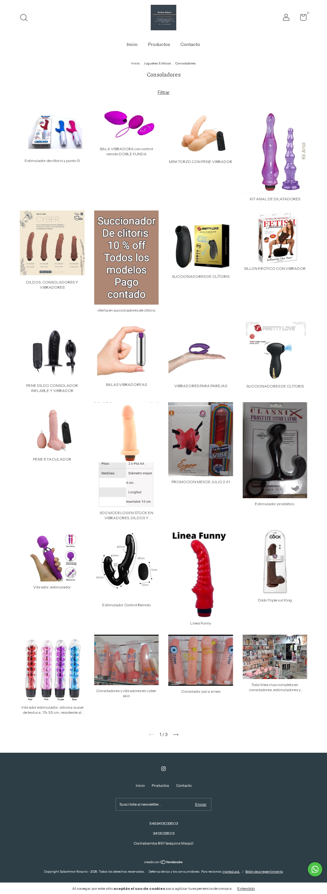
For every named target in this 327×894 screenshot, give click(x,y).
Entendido (246, 888)
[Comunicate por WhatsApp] (315, 869)
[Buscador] (26, 18)
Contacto (190, 44)
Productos (159, 44)
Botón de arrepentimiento (264, 871)
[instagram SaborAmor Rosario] (163, 768)
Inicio (132, 44)
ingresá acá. (231, 871)
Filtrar (164, 92)
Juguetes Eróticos (157, 63)
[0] (301, 18)
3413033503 (163, 833)
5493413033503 (163, 823)
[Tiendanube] (164, 863)
